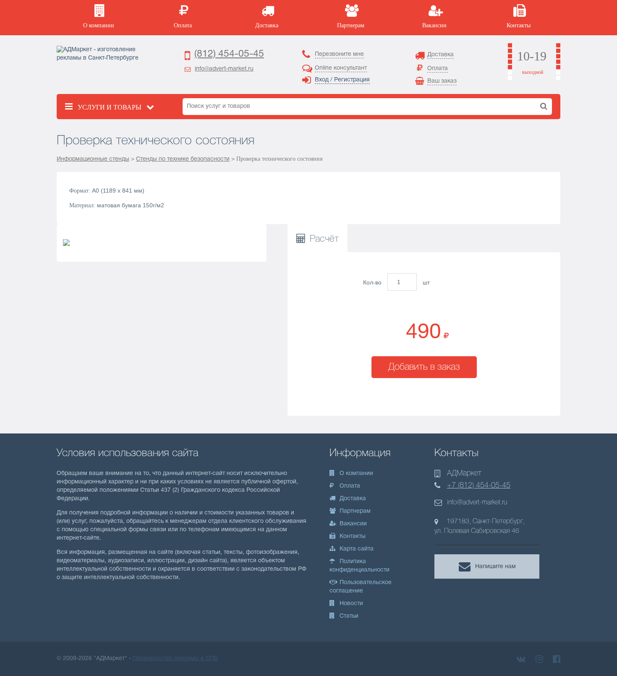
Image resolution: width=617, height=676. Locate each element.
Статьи (348, 616)
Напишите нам (495, 566)
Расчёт (324, 239)
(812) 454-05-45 (229, 54)
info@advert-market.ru (224, 69)
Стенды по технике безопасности (183, 159)
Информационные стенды (93, 159)
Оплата (349, 486)
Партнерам (354, 511)
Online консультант (341, 68)
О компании (355, 473)
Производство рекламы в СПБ (175, 658)
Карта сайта (356, 549)
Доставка (352, 498)
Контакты (352, 536)
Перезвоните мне (339, 54)
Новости (350, 603)
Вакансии (352, 524)
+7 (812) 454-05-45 (478, 485)
